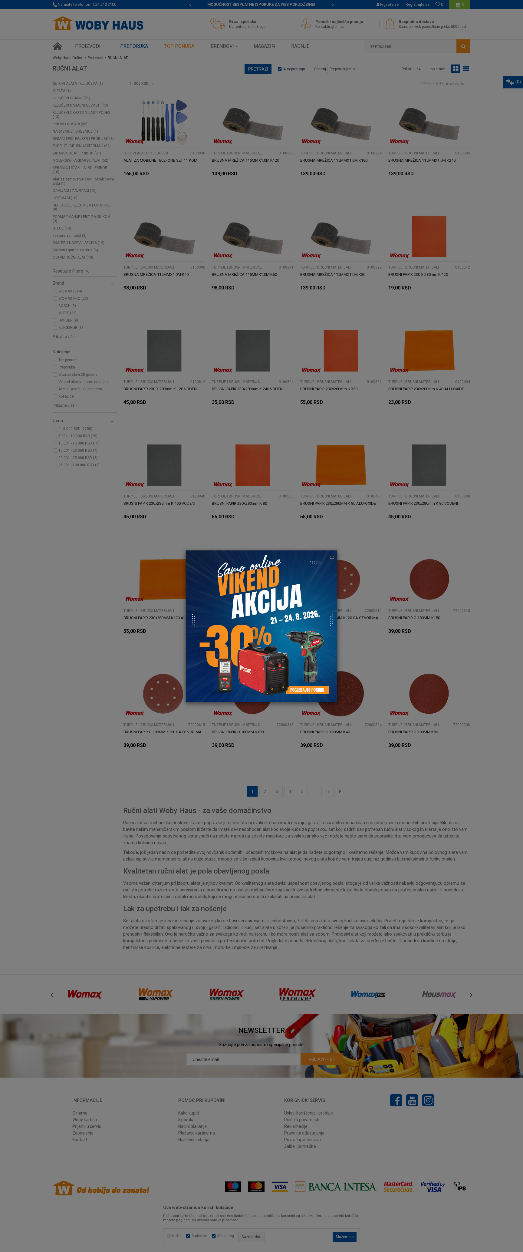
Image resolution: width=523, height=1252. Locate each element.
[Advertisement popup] (261, 625)
